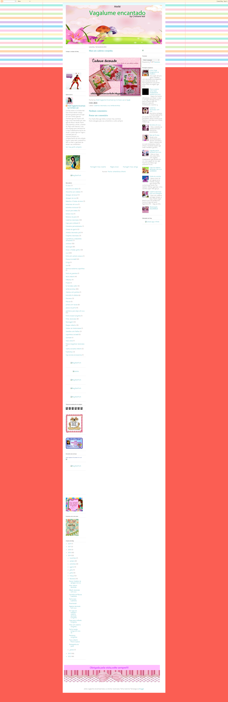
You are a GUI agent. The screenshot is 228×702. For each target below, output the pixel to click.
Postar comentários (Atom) (117, 172)
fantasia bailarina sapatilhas (75, 269)
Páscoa (68, 302)
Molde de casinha (155, 176)
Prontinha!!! (73, 604)
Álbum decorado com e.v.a (74, 591)
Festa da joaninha (71, 274)
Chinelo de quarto (71, 230)
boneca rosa (69, 214)
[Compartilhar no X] (93, 103)
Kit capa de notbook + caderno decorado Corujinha (73, 614)
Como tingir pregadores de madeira (154, 72)
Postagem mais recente (98, 167)
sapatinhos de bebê (72, 335)
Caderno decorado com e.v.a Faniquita (156, 193)
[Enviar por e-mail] (90, 103)
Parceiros (69, 299)
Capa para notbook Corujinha (75, 621)
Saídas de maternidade (73, 328)
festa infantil (70, 277)
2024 (70, 544)
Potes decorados (71, 319)
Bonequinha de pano (74, 645)
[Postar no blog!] (91, 103)
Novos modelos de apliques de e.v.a (75, 582)
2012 (69, 657)
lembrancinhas (115, 106)
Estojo (68, 262)
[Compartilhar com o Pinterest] (96, 103)
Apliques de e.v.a (71, 198)
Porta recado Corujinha (73, 316)
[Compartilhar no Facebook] (95, 103)
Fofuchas (68, 280)
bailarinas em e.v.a (72, 204)
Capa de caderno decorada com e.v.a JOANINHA (156, 169)
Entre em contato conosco (74, 256)
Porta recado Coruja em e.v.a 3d (74, 631)
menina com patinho (72, 292)
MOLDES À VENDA (72, 295)
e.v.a (108, 106)
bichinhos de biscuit (72, 208)
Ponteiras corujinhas (73, 636)
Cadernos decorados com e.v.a (154, 109)
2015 (69, 553)
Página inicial (114, 167)
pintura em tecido (71, 305)
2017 (69, 547)
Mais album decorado (73, 587)
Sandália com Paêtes (72, 332)
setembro (73, 564)
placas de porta (71, 308)
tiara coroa (69, 341)
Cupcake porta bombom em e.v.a (155, 151)
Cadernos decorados (100, 106)
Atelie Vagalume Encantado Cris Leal (74, 457)
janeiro (72, 650)
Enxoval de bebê (71, 259)
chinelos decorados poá (73, 233)
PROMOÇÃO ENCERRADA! (154, 208)
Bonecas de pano (71, 217)
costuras (68, 244)
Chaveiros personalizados (74, 226)
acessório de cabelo (72, 189)
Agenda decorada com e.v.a (74, 607)
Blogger (141, 689)
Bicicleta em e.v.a (155, 125)
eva (67, 266)
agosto (72, 567)
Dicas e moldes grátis (73, 250)
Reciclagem (69, 322)
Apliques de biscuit (72, 195)
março (72, 576)
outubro (72, 561)
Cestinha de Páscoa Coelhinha (75, 596)
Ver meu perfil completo (73, 147)
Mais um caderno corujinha (75, 626)
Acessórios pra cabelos (73, 192)
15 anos (68, 186)
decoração (69, 247)
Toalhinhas (69, 352)
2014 (69, 556)
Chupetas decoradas (72, 236)
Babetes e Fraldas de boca (74, 201)
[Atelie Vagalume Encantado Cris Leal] (66, 459)
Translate (157, 62)
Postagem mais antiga (130, 167)
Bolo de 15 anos (154, 135)
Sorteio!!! (69, 338)
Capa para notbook (72, 223)
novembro (73, 558)
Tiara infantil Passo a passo (74, 641)
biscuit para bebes (72, 211)
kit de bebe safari (71, 286)
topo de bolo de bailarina (74, 355)
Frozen (68, 283)
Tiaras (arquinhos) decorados (75, 344)
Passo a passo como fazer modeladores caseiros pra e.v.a (155, 92)
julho (71, 570)
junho (72, 573)
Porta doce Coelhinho (73, 600)
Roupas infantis (71, 325)
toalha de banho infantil (73, 349)
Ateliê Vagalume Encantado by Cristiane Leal (76, 107)
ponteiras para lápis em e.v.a (75, 311)
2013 (69, 654)
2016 (69, 550)
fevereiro (73, 579)
